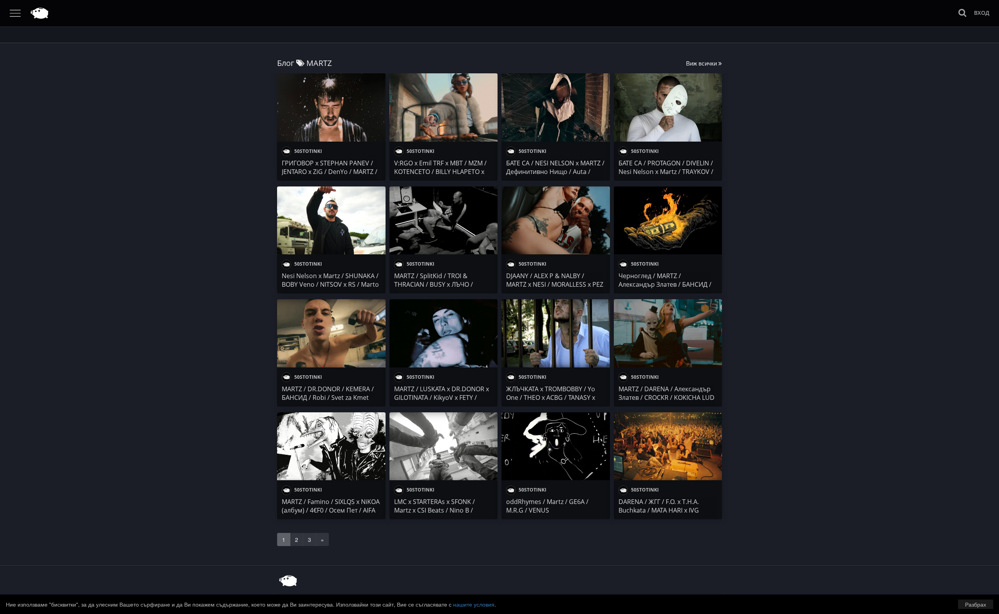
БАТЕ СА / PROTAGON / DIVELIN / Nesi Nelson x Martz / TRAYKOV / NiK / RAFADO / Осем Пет (666, 172)
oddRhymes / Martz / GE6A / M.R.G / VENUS (547, 506)
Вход (981, 12)
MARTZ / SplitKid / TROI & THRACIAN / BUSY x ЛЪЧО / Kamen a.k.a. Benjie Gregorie (436, 284)
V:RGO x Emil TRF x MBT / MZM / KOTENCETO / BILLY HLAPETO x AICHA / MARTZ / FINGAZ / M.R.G (440, 172)
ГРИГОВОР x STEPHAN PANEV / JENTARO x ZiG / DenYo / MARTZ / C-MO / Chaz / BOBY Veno (329, 172)
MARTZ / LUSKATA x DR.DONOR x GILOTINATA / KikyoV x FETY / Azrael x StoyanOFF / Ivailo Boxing (443, 397)
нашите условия (473, 604)
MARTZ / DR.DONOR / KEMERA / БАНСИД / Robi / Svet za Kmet (328, 393)
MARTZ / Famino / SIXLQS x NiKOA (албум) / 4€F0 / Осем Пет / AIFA (331, 506)
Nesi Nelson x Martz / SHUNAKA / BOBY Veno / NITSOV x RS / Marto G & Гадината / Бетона (330, 284)
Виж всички (702, 63)
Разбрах (975, 604)
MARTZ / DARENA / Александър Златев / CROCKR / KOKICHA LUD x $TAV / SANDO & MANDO (667, 397)
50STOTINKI (307, 151)
